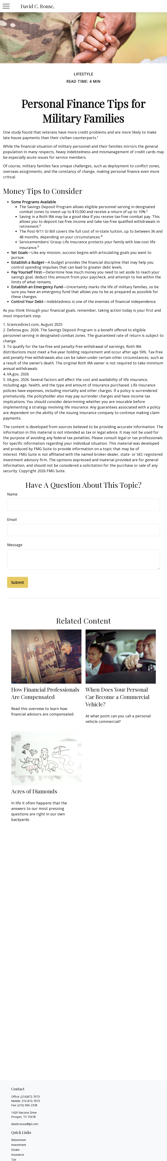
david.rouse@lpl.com (24, 1124)
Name (12, 494)
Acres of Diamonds (34, 791)
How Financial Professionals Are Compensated (45, 693)
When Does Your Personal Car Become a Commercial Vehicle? (117, 697)
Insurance (17, 1155)
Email (12, 519)
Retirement (18, 1140)
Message (14, 544)
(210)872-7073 (30, 1096)
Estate (15, 1150)
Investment (18, 1145)
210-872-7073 (31, 1101)
